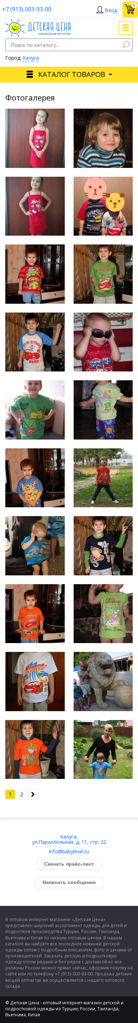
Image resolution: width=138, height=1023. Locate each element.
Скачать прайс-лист (69, 864)
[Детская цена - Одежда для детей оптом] (38, 22)
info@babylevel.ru (69, 851)
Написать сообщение (69, 882)
